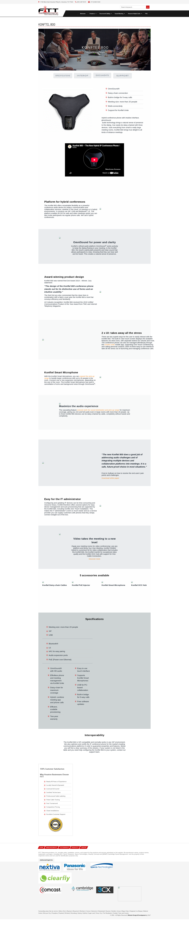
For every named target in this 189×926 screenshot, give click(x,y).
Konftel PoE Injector (81, 585)
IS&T (149, 915)
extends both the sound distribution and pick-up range (98, 410)
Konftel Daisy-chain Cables (54, 585)
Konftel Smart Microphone (113, 585)
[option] (55, 595)
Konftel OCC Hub (139, 585)
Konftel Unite (110, 345)
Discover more (94, 559)
